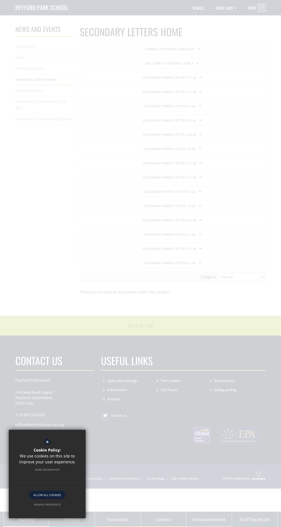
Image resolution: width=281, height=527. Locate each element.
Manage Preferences (47, 504)
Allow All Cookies (47, 495)
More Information (47, 469)
